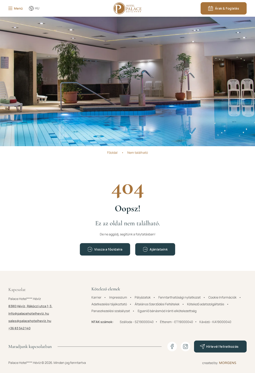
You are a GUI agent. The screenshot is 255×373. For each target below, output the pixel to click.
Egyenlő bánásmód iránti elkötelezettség (167, 311)
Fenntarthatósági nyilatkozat (179, 297)
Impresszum (118, 297)
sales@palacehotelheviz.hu (29, 321)
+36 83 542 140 (19, 328)
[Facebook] (172, 346)
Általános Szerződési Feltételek (157, 304)
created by (210, 363)
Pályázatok (143, 297)
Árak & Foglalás (227, 8)
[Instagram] (185, 346)
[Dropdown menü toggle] (31, 8)
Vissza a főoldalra (108, 249)
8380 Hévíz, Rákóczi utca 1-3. (30, 306)
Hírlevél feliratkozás (222, 346)
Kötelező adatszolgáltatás (205, 304)
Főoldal (112, 152)
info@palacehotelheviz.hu (28, 313)
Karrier (96, 297)
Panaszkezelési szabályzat (110, 311)
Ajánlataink (159, 249)
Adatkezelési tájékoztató (109, 304)
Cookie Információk (222, 297)
